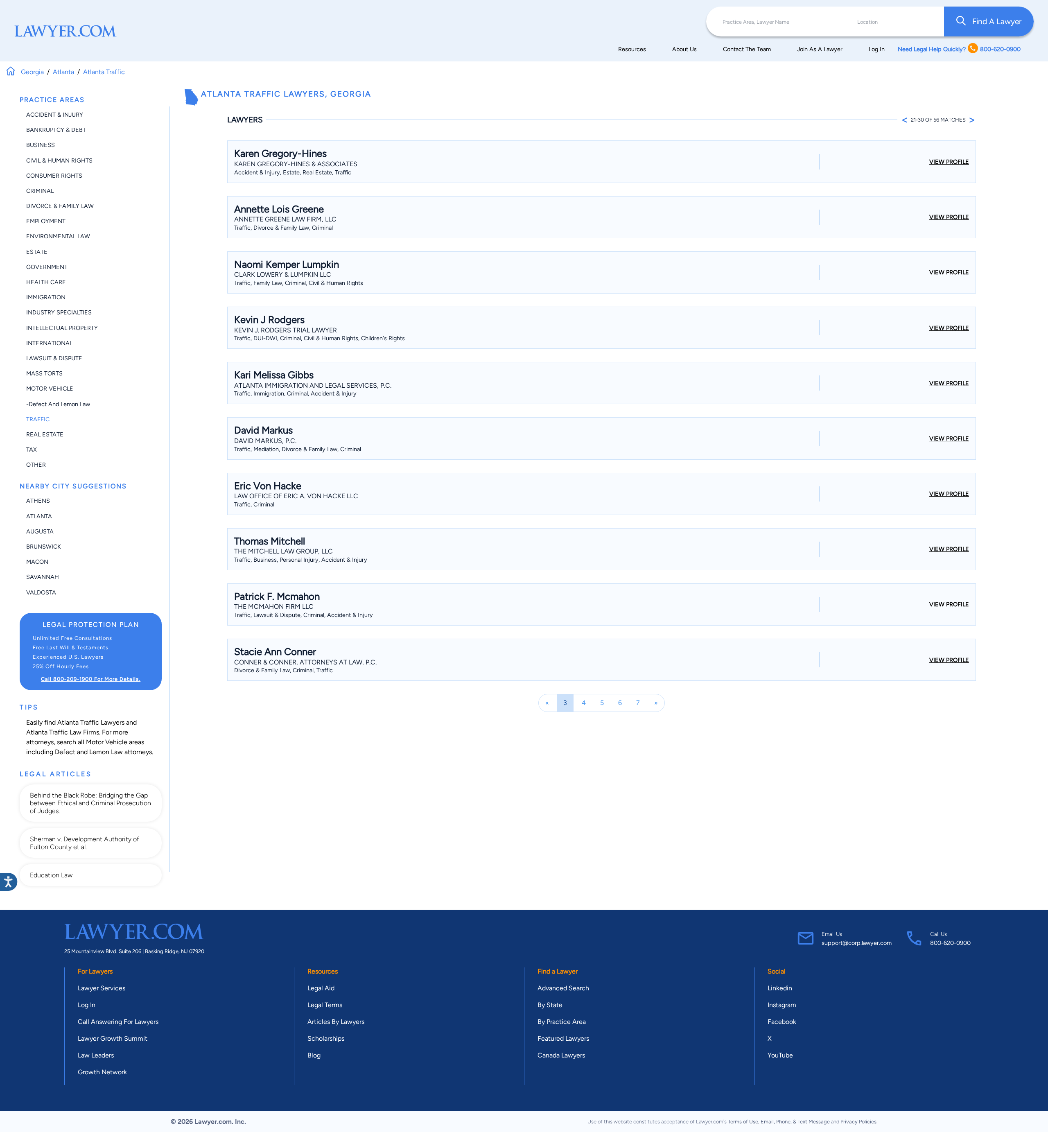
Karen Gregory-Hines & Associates (295, 164)
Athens (38, 500)
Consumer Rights (54, 175)
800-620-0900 (950, 943)
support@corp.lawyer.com (857, 943)
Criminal (40, 190)
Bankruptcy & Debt (56, 129)
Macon (37, 561)
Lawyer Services (101, 988)
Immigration (46, 297)
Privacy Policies (858, 1121)
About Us (684, 49)
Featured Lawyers (563, 1038)
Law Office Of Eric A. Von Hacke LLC (296, 496)
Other (36, 464)
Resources (632, 49)
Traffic (38, 419)
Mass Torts (44, 373)
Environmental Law (58, 236)
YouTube (780, 1055)
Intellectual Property (62, 328)
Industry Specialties (59, 312)
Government (47, 267)
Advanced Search (563, 988)
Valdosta (41, 592)
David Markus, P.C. (265, 441)
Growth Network (102, 1072)
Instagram (782, 1005)
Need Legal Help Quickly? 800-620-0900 (959, 49)
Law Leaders (96, 1055)
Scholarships (325, 1038)
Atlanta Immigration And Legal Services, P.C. (312, 385)
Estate (36, 251)
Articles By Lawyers (335, 1022)
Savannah (42, 577)
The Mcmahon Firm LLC (274, 606)
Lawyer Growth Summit (112, 1038)
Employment (46, 221)
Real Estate (44, 434)
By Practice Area (562, 1022)
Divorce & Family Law (60, 206)
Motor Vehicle (49, 388)
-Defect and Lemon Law (58, 404)
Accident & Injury (54, 114)
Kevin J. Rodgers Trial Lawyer (285, 330)
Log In (877, 49)
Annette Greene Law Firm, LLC (285, 219)
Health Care (46, 282)
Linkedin (780, 988)
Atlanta (39, 516)
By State (550, 1005)
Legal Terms (324, 1005)
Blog (314, 1055)
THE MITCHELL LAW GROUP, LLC (283, 551)
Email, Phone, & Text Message (795, 1121)
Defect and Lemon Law (89, 752)
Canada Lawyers (561, 1055)
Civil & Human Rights (59, 160)
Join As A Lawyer (819, 49)
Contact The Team (747, 49)
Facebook (782, 1022)
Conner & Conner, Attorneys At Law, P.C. (305, 662)
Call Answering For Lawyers (118, 1022)
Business (40, 145)
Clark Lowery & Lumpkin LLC (282, 274)
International (49, 343)
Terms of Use (743, 1121)
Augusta (40, 531)
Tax (31, 449)
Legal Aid (320, 988)
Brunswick (43, 546)
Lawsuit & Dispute (54, 358)
